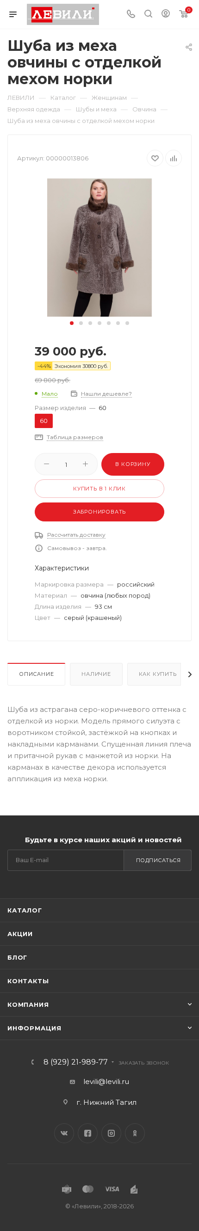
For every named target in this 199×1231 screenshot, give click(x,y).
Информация (34, 1028)
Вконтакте (64, 1133)
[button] (71, 323)
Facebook (88, 1133)
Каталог (24, 910)
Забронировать (99, 511)
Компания (28, 1004)
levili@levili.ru (106, 1081)
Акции (20, 933)
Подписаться (158, 860)
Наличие (96, 674)
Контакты (28, 981)
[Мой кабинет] (166, 14)
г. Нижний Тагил (106, 1102)
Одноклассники (135, 1133)
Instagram (111, 1133)
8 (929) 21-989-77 (76, 1062)
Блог (17, 957)
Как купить (158, 674)
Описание (36, 674)
